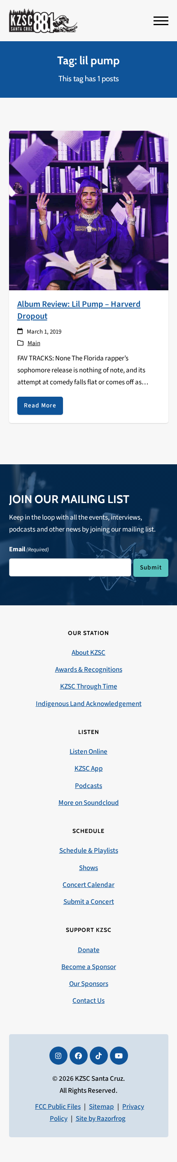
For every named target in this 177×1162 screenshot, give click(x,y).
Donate (89, 950)
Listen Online (88, 752)
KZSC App (89, 769)
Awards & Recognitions (88, 670)
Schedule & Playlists (88, 851)
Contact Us (88, 1001)
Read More (40, 405)
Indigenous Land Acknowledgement (89, 704)
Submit (151, 567)
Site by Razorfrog (101, 1119)
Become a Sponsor (88, 967)
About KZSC (88, 653)
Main (34, 343)
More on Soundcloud (88, 803)
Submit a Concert (88, 902)
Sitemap (101, 1107)
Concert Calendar (88, 885)
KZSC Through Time (88, 687)
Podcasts (88, 786)
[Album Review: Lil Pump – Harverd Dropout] (88, 210)
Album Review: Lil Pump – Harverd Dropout (79, 310)
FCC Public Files (58, 1107)
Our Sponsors (88, 984)
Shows (88, 868)
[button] (161, 20)
